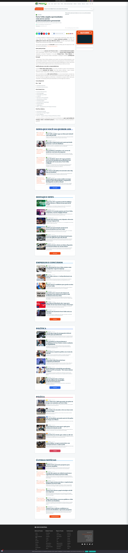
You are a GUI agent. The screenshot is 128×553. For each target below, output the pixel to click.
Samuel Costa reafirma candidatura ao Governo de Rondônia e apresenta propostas (59, 508)
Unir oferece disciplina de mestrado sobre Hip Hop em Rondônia (59, 171)
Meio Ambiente (59, 536)
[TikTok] (92, 544)
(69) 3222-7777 (89, 532)
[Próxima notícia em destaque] (91, 8)
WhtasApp (69, 546)
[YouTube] (82, 544)
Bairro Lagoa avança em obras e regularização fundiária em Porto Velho (59, 482)
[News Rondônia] (41, 3)
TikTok (68, 548)
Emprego (49, 274)
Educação (39, 14)
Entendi (86, 551)
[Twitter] (90, 544)
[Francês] (71, 33)
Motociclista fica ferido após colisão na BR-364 (59, 435)
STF (57, 539)
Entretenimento (37, 547)
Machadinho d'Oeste (49, 546)
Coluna (58, 533)
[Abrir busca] (90, 4)
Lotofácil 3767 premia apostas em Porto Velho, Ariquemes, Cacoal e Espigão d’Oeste (59, 211)
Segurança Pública (59, 543)
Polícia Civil (58, 548)
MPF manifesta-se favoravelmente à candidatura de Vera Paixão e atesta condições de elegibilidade (59, 343)
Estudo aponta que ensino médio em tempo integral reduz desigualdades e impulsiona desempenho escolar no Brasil (58, 180)
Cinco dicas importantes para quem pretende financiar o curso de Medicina (59, 142)
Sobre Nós (69, 533)
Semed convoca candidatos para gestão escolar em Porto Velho (59, 285)
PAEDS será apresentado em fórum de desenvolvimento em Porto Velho (57, 228)
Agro (36, 549)
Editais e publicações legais (68, 3)
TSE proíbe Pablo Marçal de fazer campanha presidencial (55, 360)
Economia (37, 542)
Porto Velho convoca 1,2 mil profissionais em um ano (59, 276)
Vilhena (47, 539)
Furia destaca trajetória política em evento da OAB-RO (59, 352)
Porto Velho (48, 533)
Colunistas (79, 3)
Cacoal (47, 538)
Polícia (59, 3)
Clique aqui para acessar (52, 46)
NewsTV (55, 3)
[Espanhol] (69, 33)
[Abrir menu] (92, 4)
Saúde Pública (59, 546)
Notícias (49, 177)
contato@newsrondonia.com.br (87, 534)
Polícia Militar (59, 534)
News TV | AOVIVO (84, 32)
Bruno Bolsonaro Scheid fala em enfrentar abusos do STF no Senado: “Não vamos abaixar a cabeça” (59, 370)
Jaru (46, 541)
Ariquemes (48, 536)
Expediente (69, 534)
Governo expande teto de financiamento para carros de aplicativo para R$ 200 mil (59, 236)
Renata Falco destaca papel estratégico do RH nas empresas (59, 491)
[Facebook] (85, 544)
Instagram (68, 543)
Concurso (50, 291)
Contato (87, 3)
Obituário (75, 3)
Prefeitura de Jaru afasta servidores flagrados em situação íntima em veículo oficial (59, 245)
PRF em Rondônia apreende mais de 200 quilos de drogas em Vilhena (59, 418)
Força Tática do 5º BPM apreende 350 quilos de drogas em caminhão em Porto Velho (59, 402)
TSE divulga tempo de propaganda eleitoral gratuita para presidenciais (58, 333)
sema (57, 541)
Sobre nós (83, 3)
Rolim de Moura (48, 543)
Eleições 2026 (50, 463)
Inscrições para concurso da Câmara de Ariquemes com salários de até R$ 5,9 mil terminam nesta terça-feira (58, 294)
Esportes (36, 545)
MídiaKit (68, 536)
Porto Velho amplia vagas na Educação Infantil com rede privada (59, 134)
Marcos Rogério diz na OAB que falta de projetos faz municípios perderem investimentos (55, 380)
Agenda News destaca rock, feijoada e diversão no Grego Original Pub (59, 220)
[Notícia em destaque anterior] (90, 8)
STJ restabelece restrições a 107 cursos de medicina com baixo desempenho (58, 151)
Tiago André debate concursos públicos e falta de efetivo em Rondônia (59, 500)
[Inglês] (72, 33)
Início (49, 3)
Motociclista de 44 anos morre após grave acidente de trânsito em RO (58, 427)
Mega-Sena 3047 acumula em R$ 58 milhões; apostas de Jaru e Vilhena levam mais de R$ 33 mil (59, 203)
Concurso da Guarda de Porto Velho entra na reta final (59, 312)
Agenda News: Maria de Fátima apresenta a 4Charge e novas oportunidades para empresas (60, 8)
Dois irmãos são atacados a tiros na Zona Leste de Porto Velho (59, 410)
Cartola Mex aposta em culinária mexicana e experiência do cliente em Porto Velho (59, 473)
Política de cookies (92, 551)
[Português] (67, 33)
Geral (52, 3)
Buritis (47, 548)
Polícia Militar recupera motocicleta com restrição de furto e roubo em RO (58, 443)
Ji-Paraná (47, 534)
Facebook (68, 541)
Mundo (36, 544)
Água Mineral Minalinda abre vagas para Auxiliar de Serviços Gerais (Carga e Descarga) (59, 303)
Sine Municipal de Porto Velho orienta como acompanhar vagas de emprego (58, 268)
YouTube (68, 539)
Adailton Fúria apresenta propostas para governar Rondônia (58, 465)
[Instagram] (87, 544)
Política (62, 3)
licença (58, 538)
